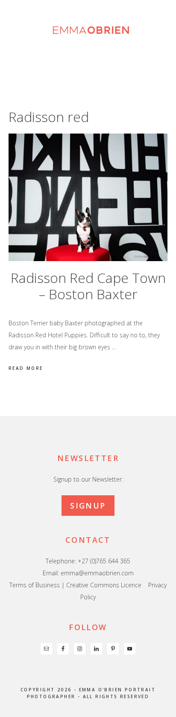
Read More (26, 368)
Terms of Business (34, 585)
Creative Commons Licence (103, 585)
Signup (88, 505)
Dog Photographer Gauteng (88, 30)
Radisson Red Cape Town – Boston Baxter (88, 285)
